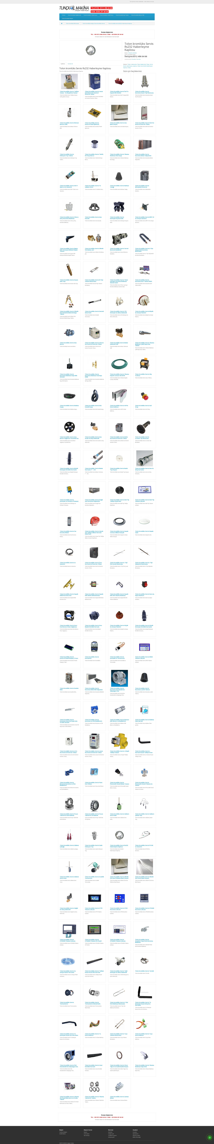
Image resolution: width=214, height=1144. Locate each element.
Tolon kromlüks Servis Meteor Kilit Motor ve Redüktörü (119, 720)
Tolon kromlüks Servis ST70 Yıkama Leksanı (93, 908)
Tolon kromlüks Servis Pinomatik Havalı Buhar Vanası (119, 783)
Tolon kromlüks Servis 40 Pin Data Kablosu (119, 406)
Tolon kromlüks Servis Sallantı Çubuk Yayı (144, 814)
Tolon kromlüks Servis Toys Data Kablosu (143, 1034)
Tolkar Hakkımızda (141, 64)
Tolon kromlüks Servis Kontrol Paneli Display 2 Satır (69, 657)
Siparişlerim (135, 1134)
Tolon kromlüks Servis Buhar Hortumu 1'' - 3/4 (94, 469)
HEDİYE (61, 1143)
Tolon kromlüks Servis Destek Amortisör (94, 312)
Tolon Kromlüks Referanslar (72, 23)
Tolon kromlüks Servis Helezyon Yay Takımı (67, 154)
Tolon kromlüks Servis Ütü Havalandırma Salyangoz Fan (69, 1065)
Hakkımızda (134, 64)
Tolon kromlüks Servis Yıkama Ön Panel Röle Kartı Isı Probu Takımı (69, 1098)
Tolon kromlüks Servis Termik (144, 971)
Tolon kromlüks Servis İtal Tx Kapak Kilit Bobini (119, 92)
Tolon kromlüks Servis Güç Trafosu (143, 374)
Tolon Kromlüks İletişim (67, 18)
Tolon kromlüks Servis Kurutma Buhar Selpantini (143, 154)
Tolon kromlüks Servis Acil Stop (143, 406)
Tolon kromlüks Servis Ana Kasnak (93, 217)
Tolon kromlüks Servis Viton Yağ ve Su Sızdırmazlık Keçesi (119, 1065)
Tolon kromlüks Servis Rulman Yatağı (119, 186)
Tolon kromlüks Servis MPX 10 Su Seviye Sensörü (144, 217)
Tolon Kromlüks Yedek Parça (106, 15)
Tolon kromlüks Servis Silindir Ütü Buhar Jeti (94, 249)
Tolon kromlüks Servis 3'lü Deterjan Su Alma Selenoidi (118, 312)
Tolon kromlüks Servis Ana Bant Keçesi (118, 123)
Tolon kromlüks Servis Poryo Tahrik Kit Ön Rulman (94, 814)
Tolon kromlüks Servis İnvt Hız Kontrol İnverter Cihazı (93, 563)
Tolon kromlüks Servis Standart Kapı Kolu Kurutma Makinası (144, 941)
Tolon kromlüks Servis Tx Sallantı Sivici (93, 186)
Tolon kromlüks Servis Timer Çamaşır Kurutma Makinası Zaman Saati (119, 281)
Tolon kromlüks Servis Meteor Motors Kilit (69, 123)
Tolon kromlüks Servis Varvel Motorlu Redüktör (119, 249)
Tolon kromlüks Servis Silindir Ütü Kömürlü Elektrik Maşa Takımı (69, 312)
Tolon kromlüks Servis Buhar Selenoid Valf (119, 343)
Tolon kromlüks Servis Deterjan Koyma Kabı (117, 217)
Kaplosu (135, 66)
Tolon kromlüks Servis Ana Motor (68, 343)
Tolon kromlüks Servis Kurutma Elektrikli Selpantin (94, 688)
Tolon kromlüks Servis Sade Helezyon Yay (93, 846)
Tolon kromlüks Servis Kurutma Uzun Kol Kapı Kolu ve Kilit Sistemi (68, 721)
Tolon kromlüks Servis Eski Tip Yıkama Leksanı (144, 500)
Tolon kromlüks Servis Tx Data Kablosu (93, 1034)
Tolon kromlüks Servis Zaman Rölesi (119, 1097)
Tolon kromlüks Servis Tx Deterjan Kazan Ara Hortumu (69, 1034)
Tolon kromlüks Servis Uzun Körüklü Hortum (93, 1065)
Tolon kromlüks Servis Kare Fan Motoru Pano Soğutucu (68, 626)
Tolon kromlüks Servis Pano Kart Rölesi (93, 783)
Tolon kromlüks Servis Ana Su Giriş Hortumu (144, 469)
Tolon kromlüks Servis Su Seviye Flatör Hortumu (68, 971)
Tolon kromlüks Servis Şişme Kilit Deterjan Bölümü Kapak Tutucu (69, 250)
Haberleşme (129, 66)
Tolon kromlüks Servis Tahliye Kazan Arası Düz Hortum (94, 971)
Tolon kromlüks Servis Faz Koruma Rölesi (68, 531)
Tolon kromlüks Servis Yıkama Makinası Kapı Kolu (144, 1065)
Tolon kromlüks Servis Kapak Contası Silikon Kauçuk (119, 531)
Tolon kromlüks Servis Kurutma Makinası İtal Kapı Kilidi (93, 375)
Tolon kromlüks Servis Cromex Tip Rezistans (142, 437)
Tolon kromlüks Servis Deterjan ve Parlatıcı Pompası (69, 500)
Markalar (110, 1132)
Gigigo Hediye (70, 1143)
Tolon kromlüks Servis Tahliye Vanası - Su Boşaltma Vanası (69, 92)
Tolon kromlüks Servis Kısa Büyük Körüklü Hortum (93, 626)
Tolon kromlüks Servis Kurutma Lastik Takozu (142, 688)
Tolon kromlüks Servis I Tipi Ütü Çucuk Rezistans (118, 563)
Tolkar (129, 64)
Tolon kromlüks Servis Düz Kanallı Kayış (93, 406)
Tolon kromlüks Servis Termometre (67, 1003)
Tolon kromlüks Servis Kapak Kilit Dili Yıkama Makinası (119, 594)
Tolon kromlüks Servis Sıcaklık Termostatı (94, 877)
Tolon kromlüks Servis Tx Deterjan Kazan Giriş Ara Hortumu (143, 1004)
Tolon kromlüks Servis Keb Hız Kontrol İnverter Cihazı (144, 123)
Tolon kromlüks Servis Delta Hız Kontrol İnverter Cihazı (119, 437)
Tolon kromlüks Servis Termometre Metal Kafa (92, 1003)
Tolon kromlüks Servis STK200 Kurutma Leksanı (144, 908)
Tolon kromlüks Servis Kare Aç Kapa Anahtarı (144, 594)
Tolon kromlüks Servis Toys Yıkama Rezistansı (118, 1034)
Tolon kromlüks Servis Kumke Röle (69, 688)
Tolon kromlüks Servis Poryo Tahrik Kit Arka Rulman (69, 814)
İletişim (85, 1132)
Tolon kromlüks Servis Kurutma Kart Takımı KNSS (143, 280)
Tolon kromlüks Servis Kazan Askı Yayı (69, 280)
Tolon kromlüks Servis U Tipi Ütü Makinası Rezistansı (119, 1003)
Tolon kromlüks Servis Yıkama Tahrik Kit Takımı (94, 1097)
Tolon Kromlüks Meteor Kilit (137, 15)
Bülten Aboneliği (137, 1137)
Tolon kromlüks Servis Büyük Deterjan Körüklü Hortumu (69, 469)
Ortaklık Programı (112, 1135)
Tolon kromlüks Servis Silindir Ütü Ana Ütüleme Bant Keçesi (119, 877)
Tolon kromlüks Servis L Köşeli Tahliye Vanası (119, 751)
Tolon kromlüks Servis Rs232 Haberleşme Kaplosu (120, 23)
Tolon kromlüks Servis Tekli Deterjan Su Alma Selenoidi (118, 971)
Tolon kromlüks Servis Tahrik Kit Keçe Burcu (94, 154)
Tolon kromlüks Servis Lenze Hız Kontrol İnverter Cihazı (94, 751)
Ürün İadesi (86, 1134)
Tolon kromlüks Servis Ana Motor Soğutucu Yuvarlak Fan (69, 437)
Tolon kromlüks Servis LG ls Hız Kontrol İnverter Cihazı (68, 751)
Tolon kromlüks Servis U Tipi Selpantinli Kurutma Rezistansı (144, 250)
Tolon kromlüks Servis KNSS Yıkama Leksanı (144, 657)
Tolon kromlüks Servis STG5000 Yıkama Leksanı (67, 940)
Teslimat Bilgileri (63, 1132)
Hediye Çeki (111, 1134)
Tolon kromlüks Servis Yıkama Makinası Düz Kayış (119, 154)
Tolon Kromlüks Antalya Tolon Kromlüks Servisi (94, 23)
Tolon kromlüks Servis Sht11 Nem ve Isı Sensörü (69, 186)
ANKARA (65, 1143)
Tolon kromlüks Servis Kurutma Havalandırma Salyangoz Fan (117, 689)
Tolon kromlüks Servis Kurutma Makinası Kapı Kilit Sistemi (68, 375)
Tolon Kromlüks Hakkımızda (74, 15)
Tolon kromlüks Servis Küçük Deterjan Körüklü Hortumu (144, 626)
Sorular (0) (70, 64)
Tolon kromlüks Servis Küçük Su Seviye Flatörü (119, 626)
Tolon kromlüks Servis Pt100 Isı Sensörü (144, 846)
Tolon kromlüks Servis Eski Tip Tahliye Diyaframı (119, 500)
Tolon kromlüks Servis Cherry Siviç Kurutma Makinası (69, 217)
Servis (151, 64)
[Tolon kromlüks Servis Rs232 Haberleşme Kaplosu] (90, 50)
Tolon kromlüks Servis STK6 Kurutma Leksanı (118, 908)
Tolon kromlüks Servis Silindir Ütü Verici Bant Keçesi (144, 877)
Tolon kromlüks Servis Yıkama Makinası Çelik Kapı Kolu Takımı (144, 344)
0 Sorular (133, 59)
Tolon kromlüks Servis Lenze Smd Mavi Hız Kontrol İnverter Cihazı (94, 93)
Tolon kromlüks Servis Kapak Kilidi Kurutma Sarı (69, 594)
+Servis (63, 15)
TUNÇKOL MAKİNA (132, 53)
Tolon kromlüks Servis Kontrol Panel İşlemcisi (92, 123)
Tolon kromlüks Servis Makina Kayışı (69, 406)
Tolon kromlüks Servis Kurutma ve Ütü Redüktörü (93, 720)
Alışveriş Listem (136, 1135)
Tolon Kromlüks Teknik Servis (90, 15)
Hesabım (135, 1132)
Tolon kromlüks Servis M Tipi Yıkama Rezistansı (94, 280)
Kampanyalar (111, 1137)
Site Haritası (86, 1135)
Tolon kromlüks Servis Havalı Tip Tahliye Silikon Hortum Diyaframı (94, 532)
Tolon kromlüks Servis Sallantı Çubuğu (69, 846)
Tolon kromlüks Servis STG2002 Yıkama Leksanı (117, 940)
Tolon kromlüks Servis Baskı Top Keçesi (119, 469)
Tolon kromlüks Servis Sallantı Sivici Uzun (69, 877)
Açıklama (63, 64)
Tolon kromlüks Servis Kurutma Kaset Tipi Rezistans (144, 92)
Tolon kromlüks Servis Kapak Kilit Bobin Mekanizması (94, 594)
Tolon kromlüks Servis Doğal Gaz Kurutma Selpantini (94, 500)
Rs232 (124, 66)
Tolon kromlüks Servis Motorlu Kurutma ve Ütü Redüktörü (67, 784)
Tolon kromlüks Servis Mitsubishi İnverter (142, 186)
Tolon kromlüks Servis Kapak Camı (144, 531)
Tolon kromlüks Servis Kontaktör (92, 657)
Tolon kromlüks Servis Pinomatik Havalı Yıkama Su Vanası (143, 784)
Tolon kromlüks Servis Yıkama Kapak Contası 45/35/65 (119, 374)
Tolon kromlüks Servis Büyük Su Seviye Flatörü (144, 312)
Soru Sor (139, 59)
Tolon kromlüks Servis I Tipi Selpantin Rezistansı (143, 563)
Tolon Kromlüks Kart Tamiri (122, 15)
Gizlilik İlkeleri (62, 1134)
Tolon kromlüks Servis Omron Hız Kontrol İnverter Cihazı (94, 343)
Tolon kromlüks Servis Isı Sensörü (68, 563)
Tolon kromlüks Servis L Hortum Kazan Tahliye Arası (143, 751)
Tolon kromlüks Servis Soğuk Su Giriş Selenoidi (69, 908)
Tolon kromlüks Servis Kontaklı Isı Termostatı (117, 657)
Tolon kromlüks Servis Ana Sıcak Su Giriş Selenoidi (93, 437)
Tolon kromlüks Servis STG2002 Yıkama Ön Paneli (93, 940)
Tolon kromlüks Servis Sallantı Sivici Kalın (119, 814)
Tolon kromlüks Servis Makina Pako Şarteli (144, 720)
